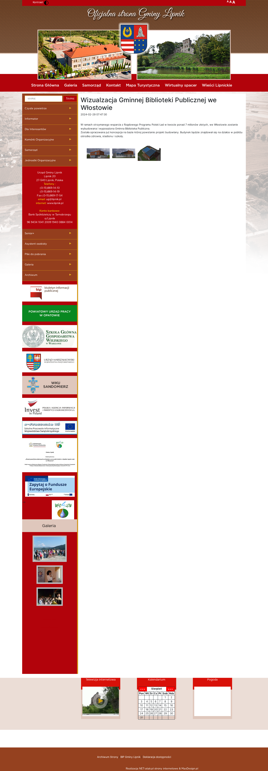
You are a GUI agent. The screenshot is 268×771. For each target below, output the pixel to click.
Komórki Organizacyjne (39, 140)
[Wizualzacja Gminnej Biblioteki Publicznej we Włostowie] (98, 153)
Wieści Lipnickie (217, 85)
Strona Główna (45, 85)
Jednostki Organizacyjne (40, 160)
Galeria (70, 85)
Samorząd (91, 85)
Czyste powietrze (36, 108)
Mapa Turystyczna (143, 85)
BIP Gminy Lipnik (130, 756)
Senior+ (29, 233)
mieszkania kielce (50, 619)
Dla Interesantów (35, 129)
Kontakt (113, 85)
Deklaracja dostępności (157, 756)
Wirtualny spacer (181, 85)
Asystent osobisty (36, 244)
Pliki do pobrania (35, 254)
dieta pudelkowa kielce (50, 627)
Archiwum (31, 275)
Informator (31, 119)
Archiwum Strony (107, 756)
